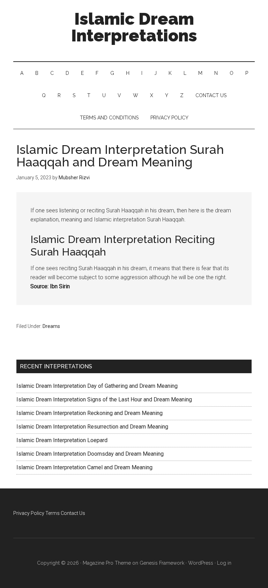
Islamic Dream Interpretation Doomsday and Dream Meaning (90, 453)
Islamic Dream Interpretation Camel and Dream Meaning (84, 467)
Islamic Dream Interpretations (134, 27)
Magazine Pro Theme (107, 563)
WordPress (200, 563)
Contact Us (73, 513)
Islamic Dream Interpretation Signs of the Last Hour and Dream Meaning (104, 399)
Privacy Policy (28, 513)
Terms (52, 513)
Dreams (51, 326)
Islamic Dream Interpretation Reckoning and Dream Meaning (89, 413)
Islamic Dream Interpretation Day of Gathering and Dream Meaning (97, 386)
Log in (224, 563)
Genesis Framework (162, 563)
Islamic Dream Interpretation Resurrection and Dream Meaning (92, 426)
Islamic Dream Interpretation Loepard (61, 440)
